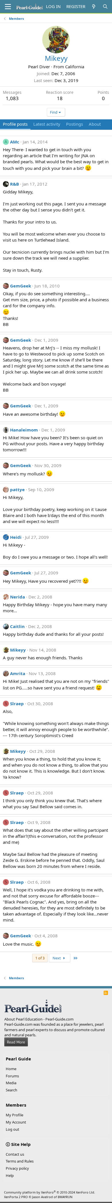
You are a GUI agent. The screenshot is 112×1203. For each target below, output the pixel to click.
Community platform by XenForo (49, 1192)
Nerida (17, 597)
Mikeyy (18, 650)
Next (57, 958)
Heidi (16, 537)
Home (11, 1068)
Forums (12, 1075)
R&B (14, 184)
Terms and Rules (20, 1161)
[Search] (105, 6)
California (74, 66)
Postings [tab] (74, 124)
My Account (16, 1122)
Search (11, 1090)
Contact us (15, 1154)
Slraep (17, 703)
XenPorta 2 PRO (16, 1197)
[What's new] (93, 6)
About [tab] (95, 124)
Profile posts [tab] (15, 124)
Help (10, 1175)
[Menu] (8, 6)
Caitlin (17, 626)
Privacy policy (17, 1168)
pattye (17, 489)
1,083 (12, 98)
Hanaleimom (24, 430)
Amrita (17, 673)
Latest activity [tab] (46, 124)
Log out (12, 1129)
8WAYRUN (65, 1197)
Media (11, 1082)
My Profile (14, 1115)
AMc (14, 142)
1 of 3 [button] (40, 958)
